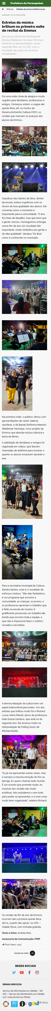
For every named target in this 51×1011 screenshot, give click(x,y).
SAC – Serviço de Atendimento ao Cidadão (24, 994)
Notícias (10, 9)
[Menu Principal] (3, 3)
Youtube (21, 972)
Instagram (37, 972)
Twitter (14, 972)
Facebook (29, 972)
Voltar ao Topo (21, 953)
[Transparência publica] (43, 1004)
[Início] (3, 9)
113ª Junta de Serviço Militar (16, 997)
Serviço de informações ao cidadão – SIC (23, 991)
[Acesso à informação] (23, 1004)
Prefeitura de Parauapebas (26, 3)
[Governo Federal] (33, 1004)
